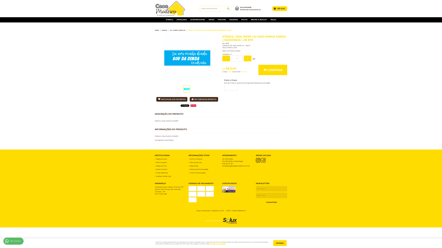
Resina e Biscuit (259, 20)
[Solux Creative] (229, 221)
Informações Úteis (199, 155)
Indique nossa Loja (163, 176)
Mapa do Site (161, 166)
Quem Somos (161, 169)
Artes (211, 20)
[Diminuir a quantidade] (226, 58)
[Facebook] (263, 160)
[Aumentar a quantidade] (247, 58)
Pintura (222, 20)
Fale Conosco (161, 162)
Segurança (194, 166)
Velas (273, 20)
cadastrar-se (254, 9)
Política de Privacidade (199, 169)
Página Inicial (161, 159)
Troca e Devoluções (198, 173)
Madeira (233, 20)
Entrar (243, 9)
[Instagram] (258, 160)
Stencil (169, 20)
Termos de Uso (196, 162)
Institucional (162, 155)
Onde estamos (162, 173)
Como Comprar (196, 159)
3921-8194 (227, 159)
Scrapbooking (197, 20)
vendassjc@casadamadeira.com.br (236, 166)
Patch (244, 20)
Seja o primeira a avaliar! (231, 51)
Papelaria (182, 20)
